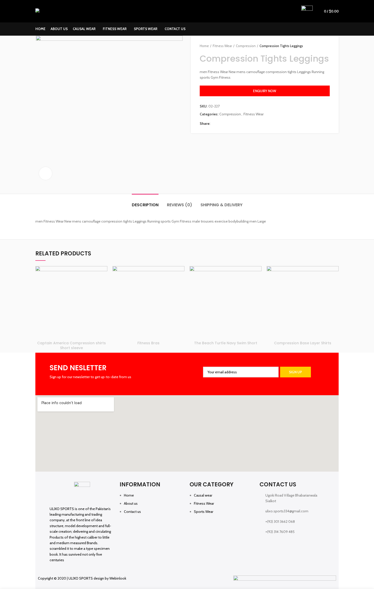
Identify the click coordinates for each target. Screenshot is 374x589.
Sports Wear (203, 511)
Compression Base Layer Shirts (302, 343)
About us (131, 503)
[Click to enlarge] (45, 173)
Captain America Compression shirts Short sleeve (71, 345)
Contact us (132, 511)
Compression (246, 46)
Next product (327, 45)
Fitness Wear (222, 46)
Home (204, 46)
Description (145, 205)
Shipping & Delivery (221, 205)
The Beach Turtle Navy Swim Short (225, 343)
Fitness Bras (148, 343)
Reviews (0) (179, 205)
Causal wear (203, 495)
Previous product (317, 45)
